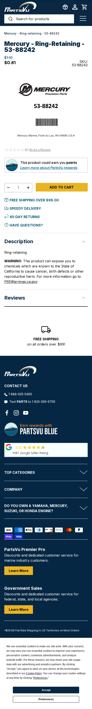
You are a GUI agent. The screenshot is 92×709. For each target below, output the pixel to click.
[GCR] (9, 447)
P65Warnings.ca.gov (20, 281)
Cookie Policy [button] (34, 673)
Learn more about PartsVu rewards (48, 168)
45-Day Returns (25, 217)
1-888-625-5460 (20, 394)
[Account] (75, 7)
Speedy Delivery (25, 208)
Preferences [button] (40, 677)
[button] (84, 7)
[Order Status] (65, 7)
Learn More (18, 571)
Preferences (46, 699)
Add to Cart (61, 187)
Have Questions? (26, 225)
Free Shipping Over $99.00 (34, 200)
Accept (46, 690)
